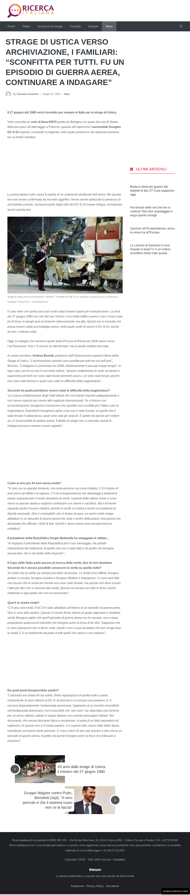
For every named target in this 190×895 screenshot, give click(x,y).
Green (11, 26)
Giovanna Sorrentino (28, 94)
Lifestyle (93, 26)
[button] (181, 26)
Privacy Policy (95, 886)
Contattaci (119, 859)
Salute (26, 26)
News (109, 26)
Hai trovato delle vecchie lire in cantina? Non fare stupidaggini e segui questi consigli (151, 211)
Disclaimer (112, 886)
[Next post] (115, 800)
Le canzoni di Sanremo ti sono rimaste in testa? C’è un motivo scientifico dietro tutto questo (150, 249)
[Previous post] (14, 769)
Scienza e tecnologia (50, 26)
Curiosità (75, 26)
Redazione (77, 886)
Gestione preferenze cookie (175, 891)
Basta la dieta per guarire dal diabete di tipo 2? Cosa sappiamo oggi (152, 190)
